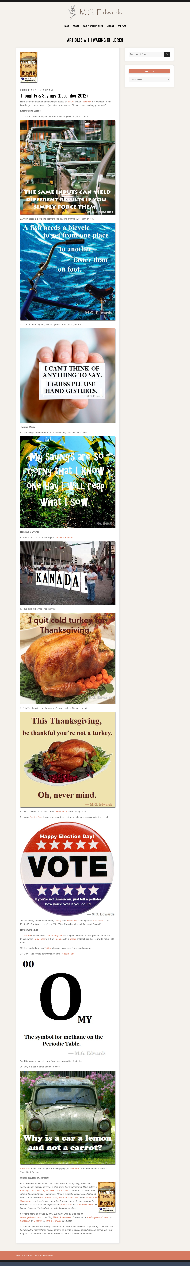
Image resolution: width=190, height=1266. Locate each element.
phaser (73, 939)
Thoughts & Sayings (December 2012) (54, 95)
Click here (25, 1168)
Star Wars (98, 920)
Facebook (86, 102)
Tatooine (59, 939)
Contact (122, 26)
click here (74, 1168)
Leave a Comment (45, 90)
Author (110, 26)
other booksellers (85, 1204)
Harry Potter (40, 939)
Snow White (61, 811)
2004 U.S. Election (64, 537)
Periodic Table (67, 954)
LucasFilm (72, 920)
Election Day (35, 817)
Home (66, 26)
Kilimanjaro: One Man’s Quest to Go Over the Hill (44, 1190)
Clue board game (54, 935)
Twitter (71, 102)
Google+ (38, 1221)
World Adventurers (93, 26)
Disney (58, 920)
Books (76, 26)
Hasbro (27, 935)
